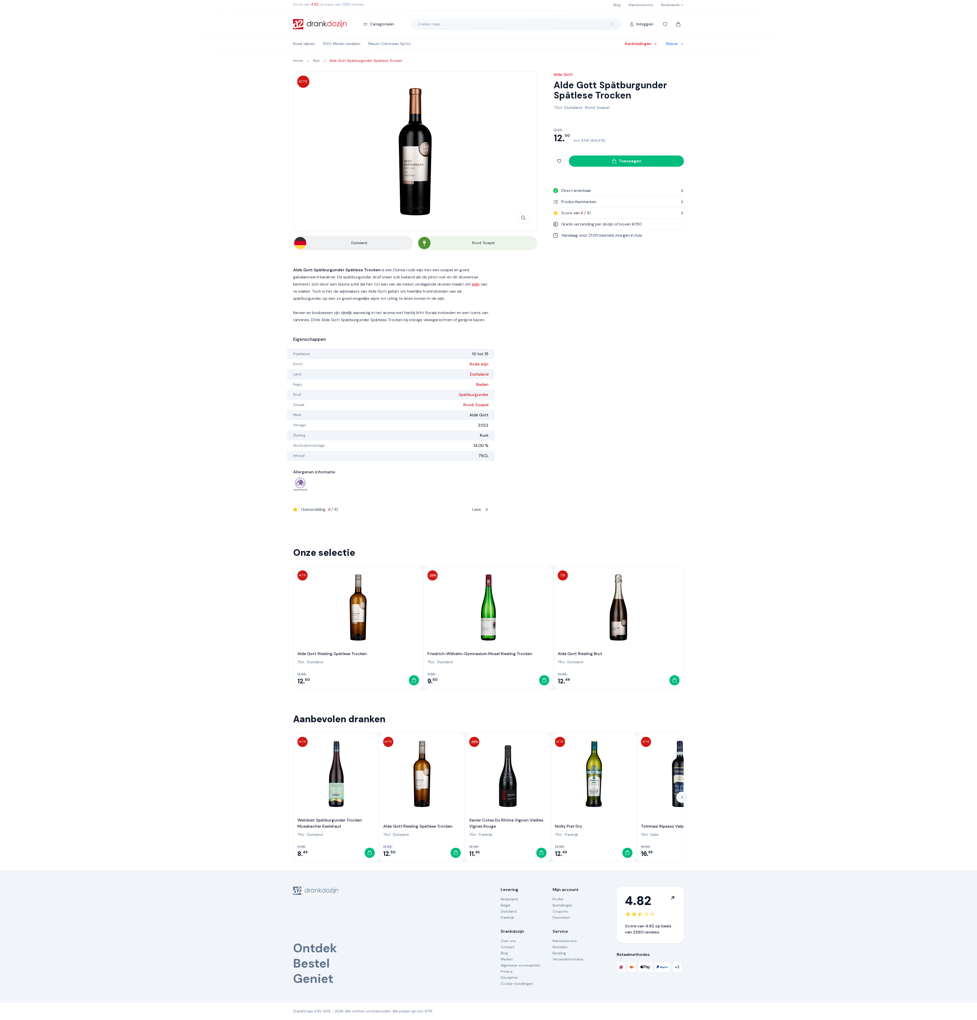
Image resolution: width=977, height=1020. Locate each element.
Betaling (559, 953)
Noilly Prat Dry (568, 826)
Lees (391, 509)
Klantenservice (565, 941)
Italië (654, 834)
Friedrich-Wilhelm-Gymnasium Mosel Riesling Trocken (479, 653)
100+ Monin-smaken (341, 43)
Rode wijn (479, 364)
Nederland (509, 899)
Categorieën (382, 24)
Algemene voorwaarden (520, 965)
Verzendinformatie (568, 959)
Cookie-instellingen (517, 983)
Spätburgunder (474, 394)
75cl (558, 107)
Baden (482, 384)
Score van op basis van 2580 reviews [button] (328, 4)
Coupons (560, 911)
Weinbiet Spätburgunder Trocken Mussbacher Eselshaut (329, 823)
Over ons (508, 941)
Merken (507, 959)
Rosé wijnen (304, 43)
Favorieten (561, 917)
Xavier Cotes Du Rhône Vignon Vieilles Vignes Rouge (506, 823)
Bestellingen (562, 905)
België (505, 905)
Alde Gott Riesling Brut (580, 653)
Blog (504, 953)
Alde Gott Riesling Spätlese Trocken (332, 653)
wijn (476, 284)
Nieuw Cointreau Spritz (389, 43)
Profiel (558, 899)
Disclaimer (509, 977)
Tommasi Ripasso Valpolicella (669, 826)
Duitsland (479, 374)
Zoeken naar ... (431, 24)
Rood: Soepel (476, 404)
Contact (508, 947)
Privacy (507, 971)
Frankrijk (485, 834)
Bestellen (560, 947)
